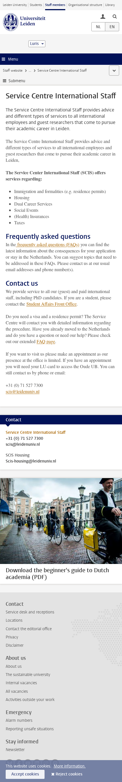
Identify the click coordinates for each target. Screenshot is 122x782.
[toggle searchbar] (114, 16)
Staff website (12, 70)
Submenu (17, 81)
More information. (70, 766)
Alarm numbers (19, 720)
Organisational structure (85, 5)
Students (36, 5)
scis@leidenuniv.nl (22, 391)
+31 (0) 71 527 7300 (24, 438)
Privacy (12, 637)
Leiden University (15, 5)
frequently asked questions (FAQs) (48, 244)
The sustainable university (28, 674)
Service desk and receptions (30, 612)
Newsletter (15, 749)
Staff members (55, 5)
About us (14, 666)
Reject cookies (69, 774)
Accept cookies (25, 774)
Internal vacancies (21, 683)
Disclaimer (15, 645)
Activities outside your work (30, 699)
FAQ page (46, 341)
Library (110, 5)
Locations (14, 620)
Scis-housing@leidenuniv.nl (31, 461)
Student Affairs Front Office (51, 304)
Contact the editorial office (29, 629)
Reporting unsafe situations (30, 729)
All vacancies (17, 691)
